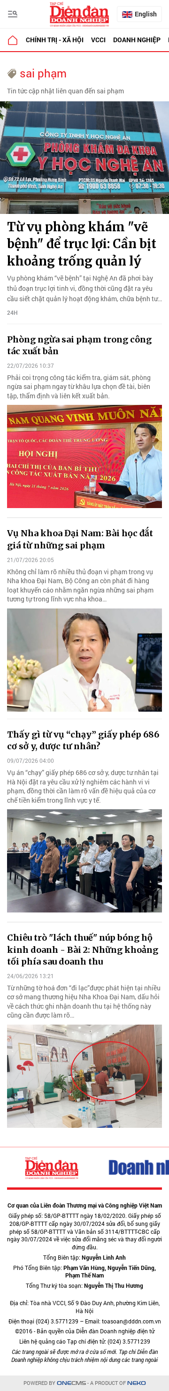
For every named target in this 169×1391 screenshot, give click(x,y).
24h (12, 312)
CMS (71, 1383)
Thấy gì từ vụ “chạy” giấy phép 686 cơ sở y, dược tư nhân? (83, 740)
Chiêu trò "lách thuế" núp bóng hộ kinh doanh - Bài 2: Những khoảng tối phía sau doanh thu (82, 949)
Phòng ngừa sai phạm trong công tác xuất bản (79, 345)
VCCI (98, 39)
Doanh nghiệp (137, 39)
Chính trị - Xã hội (55, 39)
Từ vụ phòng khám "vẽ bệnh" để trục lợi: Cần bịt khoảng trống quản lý (81, 244)
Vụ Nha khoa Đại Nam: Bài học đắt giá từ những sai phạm (80, 539)
